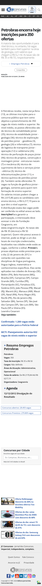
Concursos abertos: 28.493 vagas (16, 407)
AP (16, 16)
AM (20, 16)
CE (29, 16)
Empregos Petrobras (19, 64)
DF (34, 16)
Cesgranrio (23, 382)
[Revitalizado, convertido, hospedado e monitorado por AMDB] (39, 582)
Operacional (9, 371)
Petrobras (8, 354)
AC (8, 16)
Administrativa (28, 368)
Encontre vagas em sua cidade (14, 454)
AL (12, 16)
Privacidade (29, 562)
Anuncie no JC (14, 562)
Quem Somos (14, 557)
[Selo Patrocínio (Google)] (31, 9)
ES (38, 16)
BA (25, 16)
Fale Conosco (28, 557)
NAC (3, 16)
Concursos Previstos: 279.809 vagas (17, 413)
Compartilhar (20, 70)
